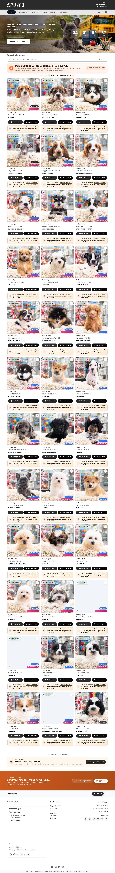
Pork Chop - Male (51, 338)
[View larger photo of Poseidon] (37, 582)
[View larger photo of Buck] (105, 638)
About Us (53, 813)
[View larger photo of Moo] (71, 638)
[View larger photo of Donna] (105, 582)
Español (54, 818)
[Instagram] (14, 854)
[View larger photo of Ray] (105, 415)
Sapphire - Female (17, 450)
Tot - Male (14, 394)
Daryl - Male (15, 171)
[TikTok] (17, 854)
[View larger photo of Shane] (71, 80)
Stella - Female (84, 226)
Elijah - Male (82, 728)
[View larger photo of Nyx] (105, 526)
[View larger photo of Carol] (37, 80)
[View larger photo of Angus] (71, 526)
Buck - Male (82, 673)
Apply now (102, 781)
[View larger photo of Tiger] (71, 582)
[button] (14, 80)
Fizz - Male (14, 338)
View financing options (82, 781)
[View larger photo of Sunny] (71, 359)
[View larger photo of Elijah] (105, 694)
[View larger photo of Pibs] (71, 471)
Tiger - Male (48, 617)
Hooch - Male (15, 226)
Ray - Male (82, 450)
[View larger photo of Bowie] (37, 638)
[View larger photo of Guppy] (37, 471)
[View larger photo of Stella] (105, 192)
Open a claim (101, 811)
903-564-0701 (101, 805)
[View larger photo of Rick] (105, 80)
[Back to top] (106, 794)
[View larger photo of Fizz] (37, 303)
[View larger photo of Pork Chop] (71, 303)
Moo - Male (48, 673)
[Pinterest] (25, 854)
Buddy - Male (83, 282)
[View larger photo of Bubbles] (71, 192)
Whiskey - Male (84, 171)
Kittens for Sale (55, 808)
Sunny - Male (49, 394)
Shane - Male (49, 115)
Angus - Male (49, 561)
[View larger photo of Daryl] (37, 136)
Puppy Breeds (63, 12)
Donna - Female (84, 617)
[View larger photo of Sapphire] (37, 415)
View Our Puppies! (17, 42)
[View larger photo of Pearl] (105, 359)
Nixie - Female (49, 450)
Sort (102, 59)
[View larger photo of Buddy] (105, 248)
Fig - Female (83, 338)
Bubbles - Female (51, 226)
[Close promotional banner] (105, 18)
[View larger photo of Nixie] (71, 415)
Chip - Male (14, 728)
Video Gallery (36, 12)
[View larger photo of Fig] (105, 303)
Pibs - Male (48, 505)
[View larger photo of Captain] (37, 248)
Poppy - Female (50, 728)
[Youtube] (98, 819)
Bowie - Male (15, 673)
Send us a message (99, 808)
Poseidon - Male (16, 617)
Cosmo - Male (50, 282)
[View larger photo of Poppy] (71, 694)
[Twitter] (28, 854)
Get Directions (15, 820)
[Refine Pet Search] (9, 59)
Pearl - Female (83, 394)
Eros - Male (14, 561)
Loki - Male (82, 505)
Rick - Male (83, 115)
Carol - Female (16, 115)
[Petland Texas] (15, 5)
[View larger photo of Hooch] (37, 192)
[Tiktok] (94, 819)
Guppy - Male (15, 505)
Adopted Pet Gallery (49, 12)
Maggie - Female (51, 171)
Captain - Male (16, 282)
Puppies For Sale (23, 12)
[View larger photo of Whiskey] (105, 136)
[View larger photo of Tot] (37, 359)
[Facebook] (10, 854)
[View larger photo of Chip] (37, 694)
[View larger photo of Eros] (37, 526)
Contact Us (54, 816)
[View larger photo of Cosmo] (71, 248)
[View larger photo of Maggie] (71, 136)
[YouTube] (21, 854)
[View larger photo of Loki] (105, 471)
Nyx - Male (82, 561)
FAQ (51, 811)
